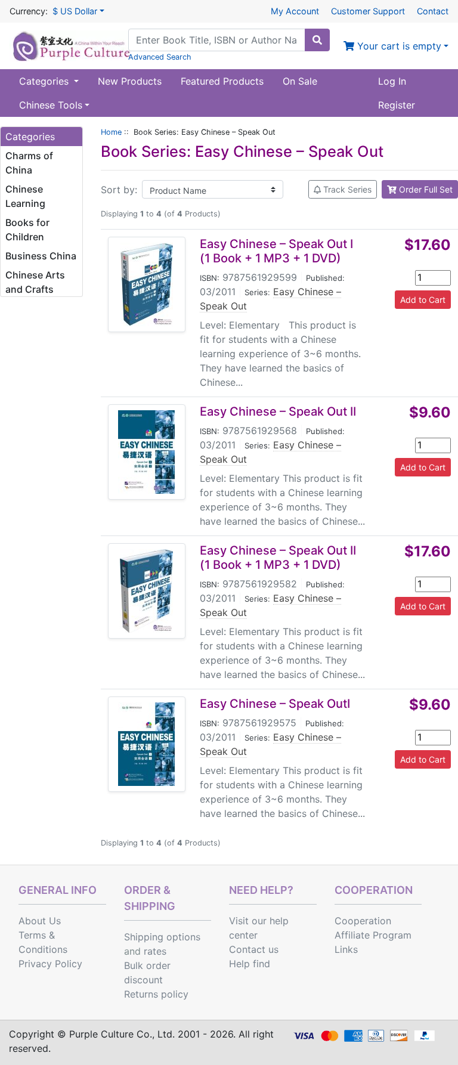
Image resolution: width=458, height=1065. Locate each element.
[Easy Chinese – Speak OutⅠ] (146, 744)
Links (346, 949)
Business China (40, 256)
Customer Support (368, 11)
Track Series (346, 189)
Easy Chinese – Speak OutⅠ (275, 703)
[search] (317, 40)
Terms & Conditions (42, 942)
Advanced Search (159, 56)
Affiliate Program (373, 935)
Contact (432, 11)
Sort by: (119, 190)
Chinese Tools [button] (50, 105)
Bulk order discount (147, 972)
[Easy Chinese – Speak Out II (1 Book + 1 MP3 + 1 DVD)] (146, 591)
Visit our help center (259, 928)
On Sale (300, 81)
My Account (295, 11)
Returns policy (156, 994)
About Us (39, 921)
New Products (130, 81)
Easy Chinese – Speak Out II (278, 411)
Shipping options (162, 937)
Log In (392, 81)
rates (155, 951)
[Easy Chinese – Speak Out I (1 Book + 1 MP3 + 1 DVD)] (146, 284)
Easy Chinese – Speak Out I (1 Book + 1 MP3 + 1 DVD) (276, 251)
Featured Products (222, 81)
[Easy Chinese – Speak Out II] (146, 452)
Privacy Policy (50, 964)
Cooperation (363, 921)
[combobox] (216, 40)
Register (396, 105)
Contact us (253, 949)
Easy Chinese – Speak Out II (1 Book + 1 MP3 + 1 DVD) (278, 557)
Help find (249, 964)
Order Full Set (425, 189)
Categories (45, 81)
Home (111, 132)
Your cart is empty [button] (397, 46)
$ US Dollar (74, 11)
